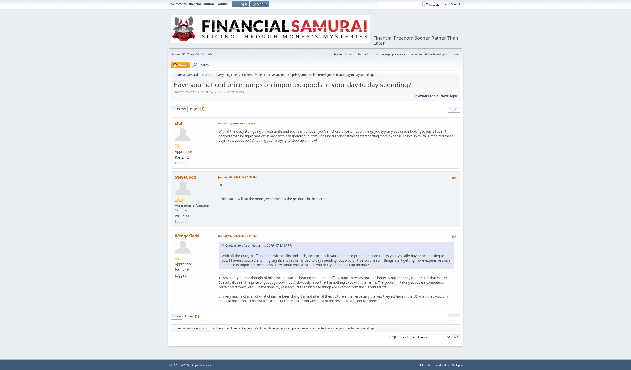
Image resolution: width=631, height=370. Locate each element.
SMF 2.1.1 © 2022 (178, 365)
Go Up (176, 316)
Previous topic (426, 96)
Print (454, 109)
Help (422, 365)
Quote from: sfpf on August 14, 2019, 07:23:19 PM (258, 245)
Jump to (394, 337)
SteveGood (185, 177)
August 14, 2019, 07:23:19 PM (236, 123)
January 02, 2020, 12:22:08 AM (237, 177)
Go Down (179, 109)
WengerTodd (187, 236)
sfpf (178, 123)
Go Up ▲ (457, 365)
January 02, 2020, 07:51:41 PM (237, 236)
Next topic (449, 96)
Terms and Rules (438, 365)
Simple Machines (201, 365)
